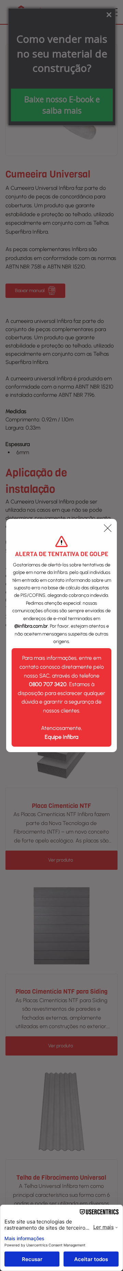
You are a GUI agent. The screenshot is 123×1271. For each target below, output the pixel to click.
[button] (107, 528)
